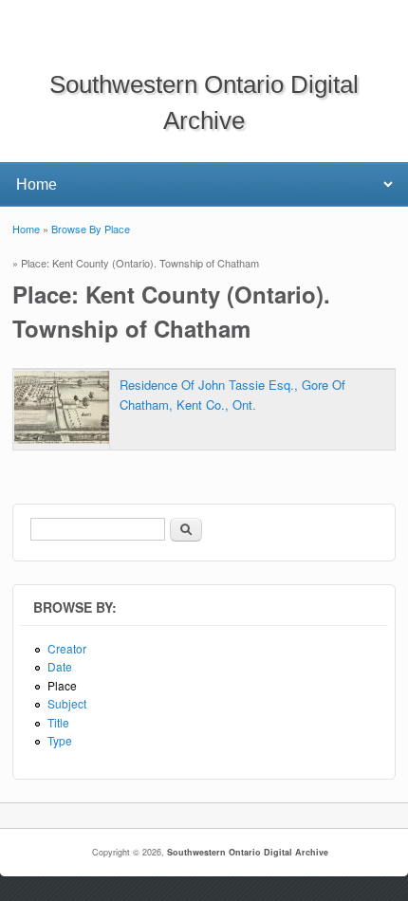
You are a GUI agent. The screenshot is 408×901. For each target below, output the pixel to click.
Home (26, 228)
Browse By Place (90, 228)
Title (58, 722)
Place (62, 685)
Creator (66, 648)
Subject (66, 703)
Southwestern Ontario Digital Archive (247, 852)
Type (59, 740)
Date (59, 666)
